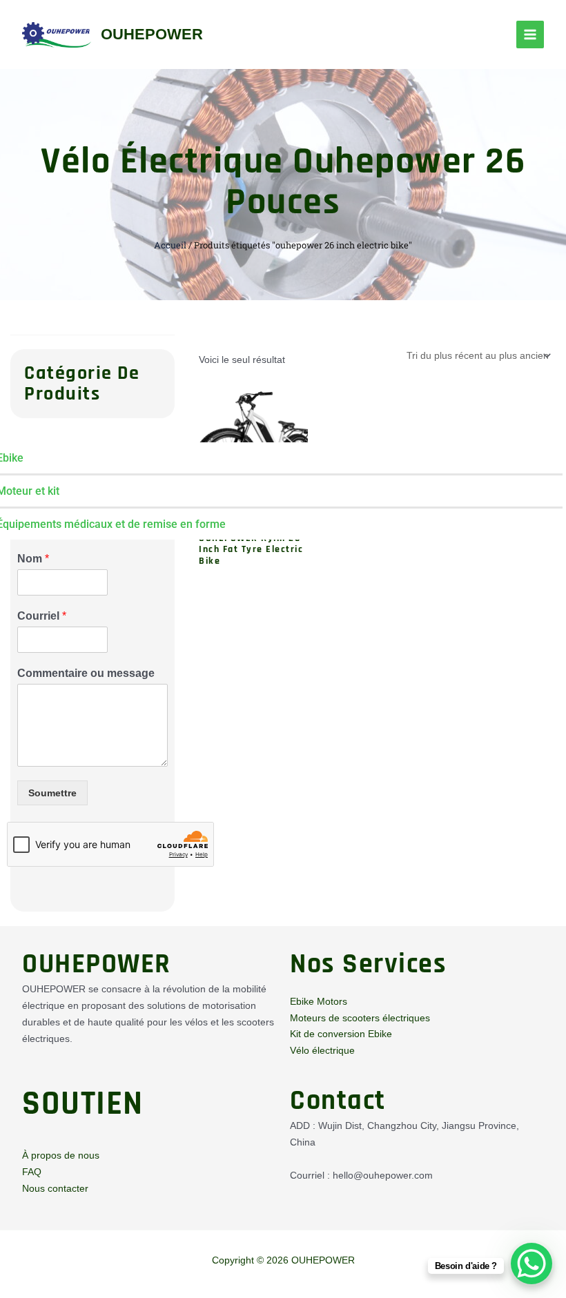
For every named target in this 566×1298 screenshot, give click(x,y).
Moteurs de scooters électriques (360, 1017)
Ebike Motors (318, 1001)
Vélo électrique (322, 1050)
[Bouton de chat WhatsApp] (531, 1263)
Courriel (41, 616)
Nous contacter (55, 1188)
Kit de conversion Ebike (341, 1033)
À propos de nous (60, 1155)
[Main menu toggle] (530, 34)
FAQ (31, 1171)
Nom (33, 558)
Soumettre (52, 792)
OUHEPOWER (152, 34)
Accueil (170, 244)
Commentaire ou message (86, 673)
